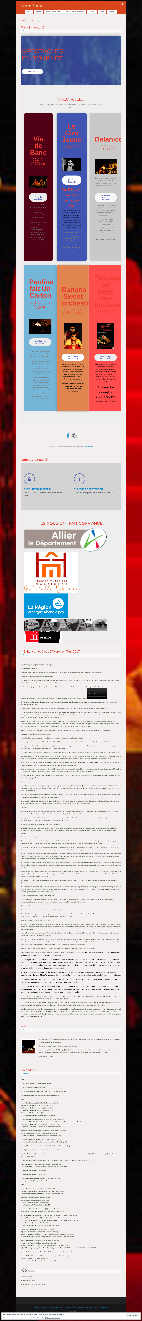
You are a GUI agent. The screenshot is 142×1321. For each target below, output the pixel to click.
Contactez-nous (88, 446)
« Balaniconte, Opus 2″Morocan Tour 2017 (50, 651)
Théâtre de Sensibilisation (53, 11)
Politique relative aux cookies (52, 1318)
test (23, 1026)
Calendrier (92, 11)
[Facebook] (122, 5)
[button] (65, 539)
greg (37, 21)
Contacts (102, 11)
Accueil (29, 11)
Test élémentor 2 (32, 27)
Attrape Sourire (32, 6)
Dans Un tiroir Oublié (37, 489)
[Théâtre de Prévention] (79, 478)
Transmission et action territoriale (74, 11)
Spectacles (38, 11)
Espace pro (112, 11)
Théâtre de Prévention (88, 489)
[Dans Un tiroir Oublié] (29, 478)
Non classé (26, 31)
